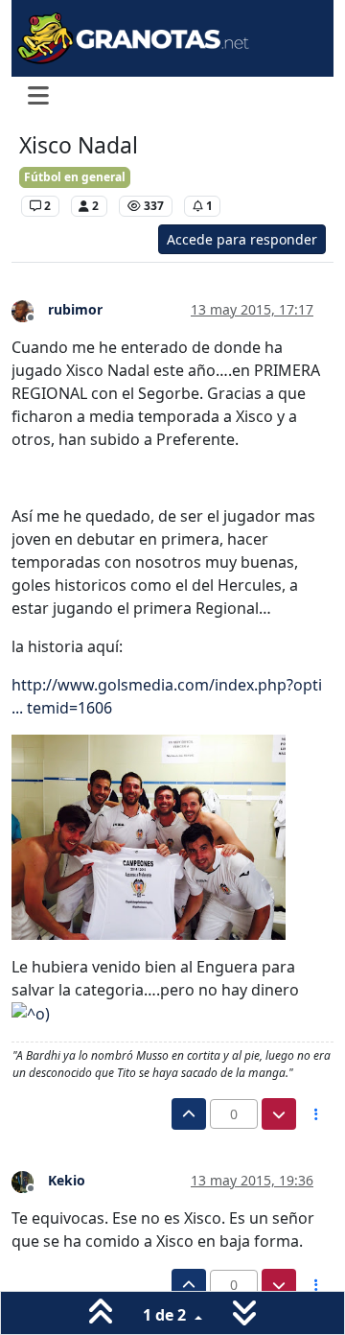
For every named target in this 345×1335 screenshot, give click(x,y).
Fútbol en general (75, 177)
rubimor (75, 309)
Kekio (66, 1180)
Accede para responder (242, 239)
